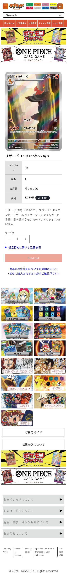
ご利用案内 (21, 23)
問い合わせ (9, 23)
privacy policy (28, 550)
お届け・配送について (18, 511)
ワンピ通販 (58, 23)
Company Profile (7, 550)
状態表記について (33, 444)
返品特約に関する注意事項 (25, 247)
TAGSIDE (26, 571)
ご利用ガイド (33, 432)
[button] (5, 6)
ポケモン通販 (44, 23)
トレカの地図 (61, 551)
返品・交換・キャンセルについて (26, 522)
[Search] (60, 15)
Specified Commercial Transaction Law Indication (44, 551)
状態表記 (32, 23)
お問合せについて (15, 533)
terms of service (18, 551)
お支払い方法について (18, 499)
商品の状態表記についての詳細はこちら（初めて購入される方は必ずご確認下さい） (33, 271)
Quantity (9, 232)
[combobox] (33, 15)
